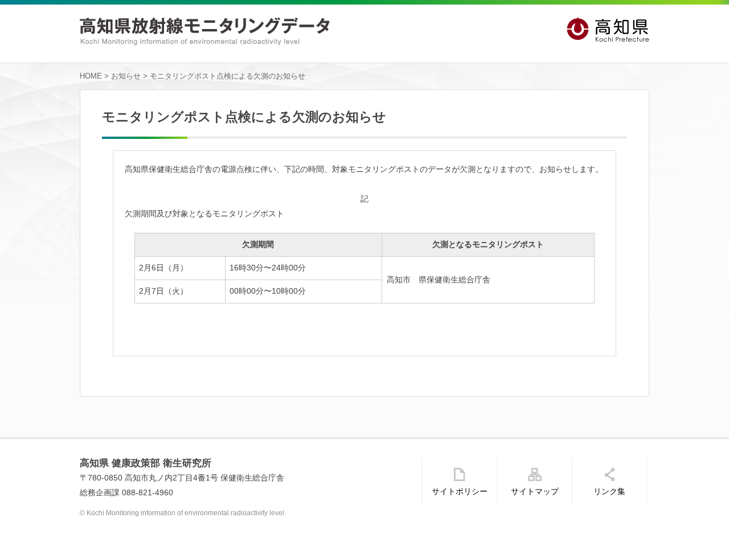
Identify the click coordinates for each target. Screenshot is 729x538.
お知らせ (126, 76)
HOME (91, 76)
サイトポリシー (460, 491)
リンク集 (609, 491)
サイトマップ (535, 491)
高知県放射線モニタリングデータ (205, 31)
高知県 (608, 30)
